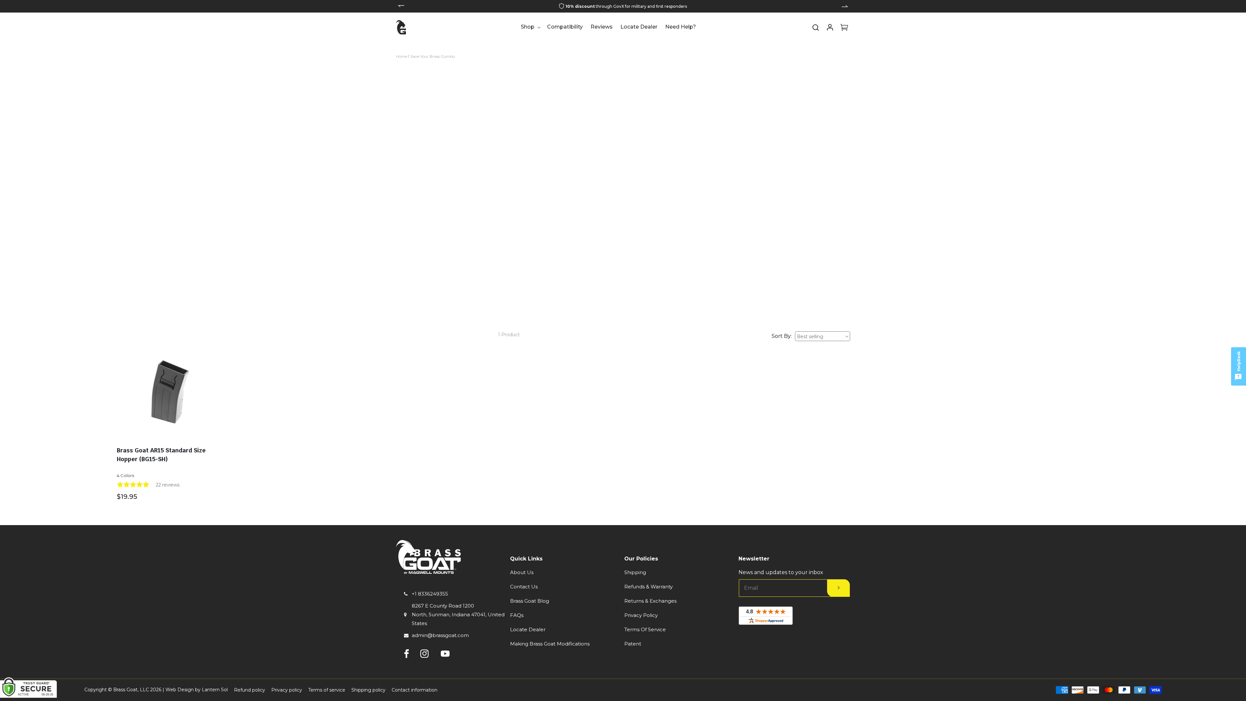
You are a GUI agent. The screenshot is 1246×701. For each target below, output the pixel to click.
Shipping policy (368, 690)
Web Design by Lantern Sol (196, 690)
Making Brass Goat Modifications (550, 644)
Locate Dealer (527, 629)
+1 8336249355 (430, 594)
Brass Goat (125, 690)
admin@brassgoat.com (440, 635)
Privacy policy (286, 690)
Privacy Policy (641, 615)
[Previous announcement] (401, 6)
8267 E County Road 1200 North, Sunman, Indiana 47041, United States (458, 614)
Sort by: (782, 336)
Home (401, 56)
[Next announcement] (845, 6)
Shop (527, 27)
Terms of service (326, 690)
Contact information (414, 690)
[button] (530, 27)
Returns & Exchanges (650, 601)
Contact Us (524, 587)
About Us (521, 572)
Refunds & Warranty (648, 587)
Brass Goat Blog (529, 601)
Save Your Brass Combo (432, 56)
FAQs (516, 615)
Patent (632, 644)
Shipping (635, 572)
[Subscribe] (838, 588)
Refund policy (249, 690)
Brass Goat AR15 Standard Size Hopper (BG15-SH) (161, 455)
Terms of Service (645, 629)
